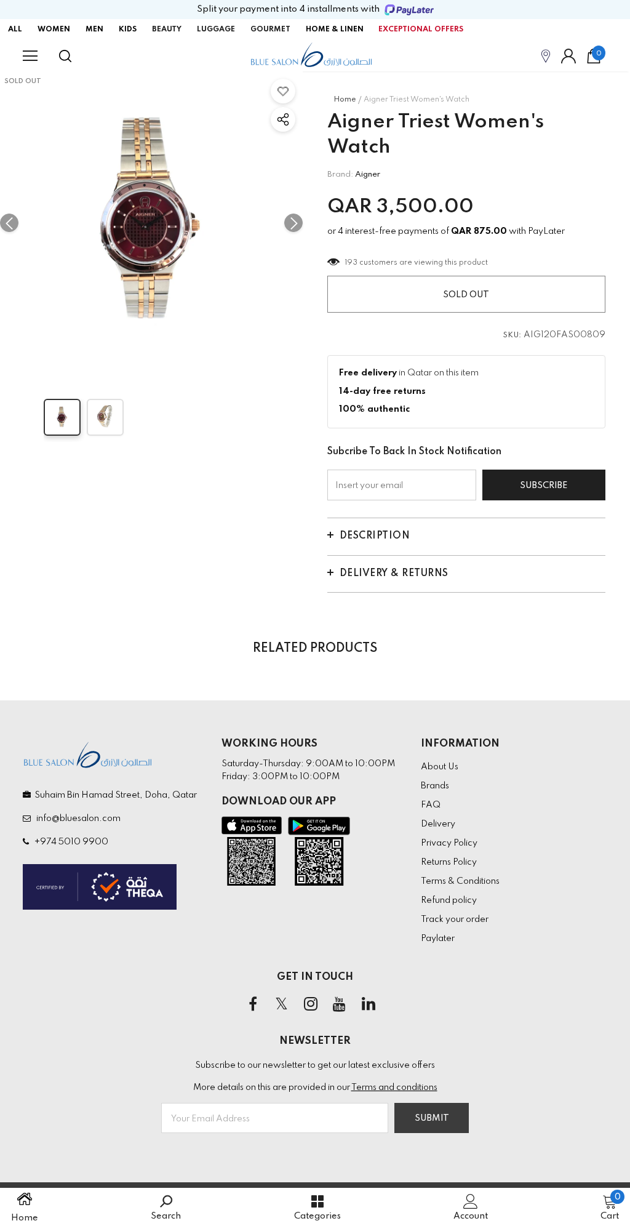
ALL (15, 29)
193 (351, 262)
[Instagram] (311, 1004)
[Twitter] (282, 1004)
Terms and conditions (394, 1087)
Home (344, 99)
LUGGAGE (216, 29)
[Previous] (9, 223)
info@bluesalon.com (77, 818)
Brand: (340, 174)
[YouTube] (340, 1004)
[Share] (283, 119)
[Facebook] (253, 1004)
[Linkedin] (368, 1004)
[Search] (65, 56)
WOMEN (54, 29)
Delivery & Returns (394, 574)
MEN (94, 29)
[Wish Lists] (283, 91)
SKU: (512, 335)
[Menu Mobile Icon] (30, 56)
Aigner (367, 174)
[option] (151, 222)
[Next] (293, 223)
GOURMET (270, 29)
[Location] (545, 55)
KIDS (128, 29)
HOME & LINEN (335, 29)
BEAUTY (166, 29)
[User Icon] (568, 56)
